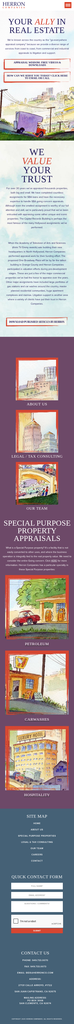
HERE (54, 560)
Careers (37, 854)
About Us (37, 829)
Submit (37, 930)
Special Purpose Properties (37, 836)
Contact (37, 860)
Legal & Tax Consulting (37, 842)
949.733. (37, 960)
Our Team (37, 848)
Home (37, 823)
